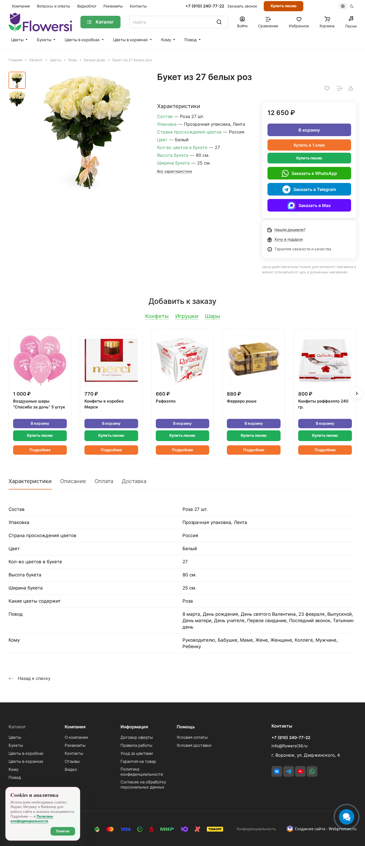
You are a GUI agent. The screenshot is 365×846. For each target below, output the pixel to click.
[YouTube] (300, 771)
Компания (75, 726)
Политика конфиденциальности (142, 772)
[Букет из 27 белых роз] (87, 132)
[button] (356, 393)
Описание (73, 481)
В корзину (309, 130)
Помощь (186, 726)
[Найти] (219, 22)
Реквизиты (75, 745)
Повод (190, 39)
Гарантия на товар (138, 761)
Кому (166, 39)
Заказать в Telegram (314, 189)
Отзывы (72, 761)
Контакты (74, 753)
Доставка (134, 481)
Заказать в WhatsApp (314, 173)
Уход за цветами (137, 753)
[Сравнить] (339, 88)
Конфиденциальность (256, 828)
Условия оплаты (192, 737)
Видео (71, 769)
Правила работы (136, 745)
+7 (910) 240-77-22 (204, 6)
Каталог (17, 726)
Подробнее (40, 449)
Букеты (44, 39)
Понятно (62, 831)
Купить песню (284, 5)
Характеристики (30, 481)
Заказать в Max (314, 205)
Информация (134, 726)
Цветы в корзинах (130, 39)
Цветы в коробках (82, 39)
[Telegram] (288, 771)
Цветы (17, 39)
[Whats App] (312, 771)
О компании (76, 737)
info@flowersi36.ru (289, 745)
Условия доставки (194, 745)
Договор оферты (137, 737)
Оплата (104, 481)
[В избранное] (327, 88)
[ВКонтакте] (276, 771)
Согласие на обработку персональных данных (143, 784)
